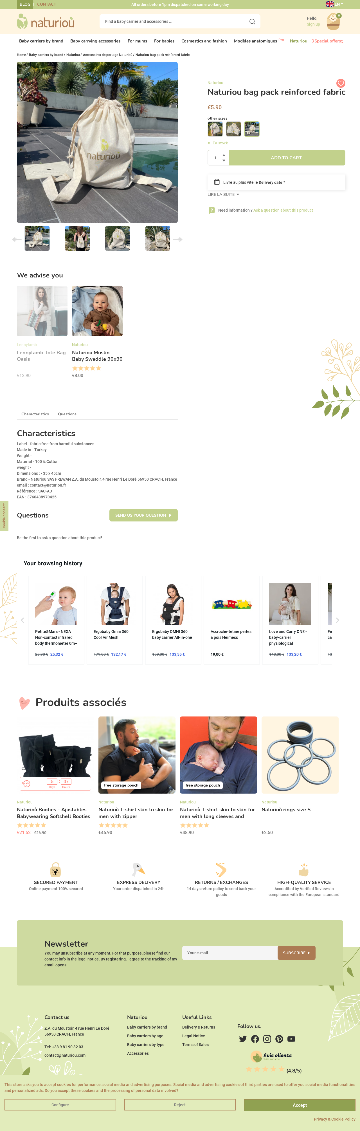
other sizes (218, 118)
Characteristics (35, 414)
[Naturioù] (45, 21)
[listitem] (56, 620)
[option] (42, 334)
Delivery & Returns (198, 1027)
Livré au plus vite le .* (253, 182)
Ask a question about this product (283, 210)
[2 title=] (80, 368)
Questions (67, 414)
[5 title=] (98, 368)
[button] (22, 620)
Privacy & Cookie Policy (335, 1119)
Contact (46, 4)
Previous (17, 239)
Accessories (138, 1053)
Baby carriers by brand (147, 1027)
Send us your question (141, 515)
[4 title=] (92, 368)
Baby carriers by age (145, 1036)
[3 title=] (86, 368)
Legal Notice (193, 1036)
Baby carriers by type (146, 1044)
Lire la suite (222, 194)
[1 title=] (74, 368)
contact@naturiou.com (65, 1055)
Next (178, 239)
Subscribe (294, 953)
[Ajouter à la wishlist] (340, 83)
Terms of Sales (195, 1044)
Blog (25, 4)
